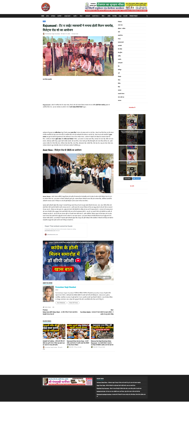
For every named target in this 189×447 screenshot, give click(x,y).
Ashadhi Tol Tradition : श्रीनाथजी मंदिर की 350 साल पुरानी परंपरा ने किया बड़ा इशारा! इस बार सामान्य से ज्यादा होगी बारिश (54, 343)
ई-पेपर (47, 16)
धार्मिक (109, 16)
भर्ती (119, 73)
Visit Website (61, 303)
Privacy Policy (134, 16)
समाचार (73, 337)
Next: (97, 312)
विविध (103, 16)
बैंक (118, 66)
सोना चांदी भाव (121, 97)
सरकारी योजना (95, 16)
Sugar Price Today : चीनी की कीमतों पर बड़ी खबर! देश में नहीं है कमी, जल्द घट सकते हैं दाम (116, 385)
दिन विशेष (115, 16)
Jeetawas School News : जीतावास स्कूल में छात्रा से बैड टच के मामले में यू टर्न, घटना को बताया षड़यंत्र (119, 382)
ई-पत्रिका (53, 16)
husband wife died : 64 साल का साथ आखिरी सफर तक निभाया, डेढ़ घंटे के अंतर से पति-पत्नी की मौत (118, 391)
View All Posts (73, 303)
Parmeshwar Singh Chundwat (52, 33)
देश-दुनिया (120, 52)
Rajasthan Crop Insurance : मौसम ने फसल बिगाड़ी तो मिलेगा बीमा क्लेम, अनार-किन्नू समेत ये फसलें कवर (119, 388)
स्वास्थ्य (119, 100)
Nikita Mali (71, 347)
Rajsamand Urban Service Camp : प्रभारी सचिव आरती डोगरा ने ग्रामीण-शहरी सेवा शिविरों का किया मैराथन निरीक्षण (78, 343)
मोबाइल (119, 76)
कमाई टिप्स (120, 35)
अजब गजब (120, 25)
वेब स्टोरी (125, 16)
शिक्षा (119, 87)
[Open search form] (147, 15)
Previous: (60, 312)
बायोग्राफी (87, 16)
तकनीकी (59, 16)
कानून (120, 16)
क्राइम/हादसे (67, 16)
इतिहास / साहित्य (121, 28)
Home (42, 16)
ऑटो (119, 32)
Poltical (120, 21)
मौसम (81, 16)
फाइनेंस (75, 16)
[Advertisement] (78, 92)
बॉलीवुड (119, 69)
